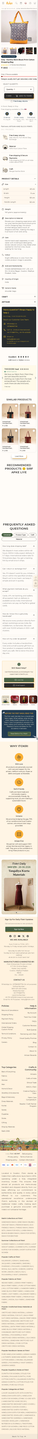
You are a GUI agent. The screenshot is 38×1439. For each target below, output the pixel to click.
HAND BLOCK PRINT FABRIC (12, 1291)
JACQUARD (6, 1263)
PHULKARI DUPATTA (17, 1376)
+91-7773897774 (12, 332)
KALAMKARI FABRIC (27, 1294)
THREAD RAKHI (21, 1228)
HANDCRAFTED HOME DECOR (14, 1401)
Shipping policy (11, 1160)
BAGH (17, 1272)
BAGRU (11, 1272)
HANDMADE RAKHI (9, 1222)
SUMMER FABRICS (9, 1244)
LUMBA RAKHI (26, 1230)
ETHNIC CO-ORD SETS (27, 1398)
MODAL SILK (6, 1269)
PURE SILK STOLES (17, 1385)
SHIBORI (22, 1269)
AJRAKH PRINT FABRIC (23, 1283)
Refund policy (27, 1154)
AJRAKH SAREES (30, 1354)
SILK (23, 1272)
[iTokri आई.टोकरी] (9, 3)
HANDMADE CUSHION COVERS (13, 1407)
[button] (3, 3)
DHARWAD (6, 1266)
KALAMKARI (6, 1261)
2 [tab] (18, 912)
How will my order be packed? (15, 639)
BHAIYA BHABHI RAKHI (10, 1233)
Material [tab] (19, 539)
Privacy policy (13, 1157)
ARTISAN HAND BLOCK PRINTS (20, 126)
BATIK (15, 1269)
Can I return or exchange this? (15, 569)
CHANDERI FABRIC (28, 1288)
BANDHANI (24, 1261)
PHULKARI (15, 1266)
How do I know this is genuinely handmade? (15, 615)
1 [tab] (16, 912)
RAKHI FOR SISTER (28, 1233)
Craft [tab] (32, 535)
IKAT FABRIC (13, 1294)
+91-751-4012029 (24, 332)
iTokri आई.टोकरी (15, 1154)
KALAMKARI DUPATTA (25, 1379)
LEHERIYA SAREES (8, 1365)
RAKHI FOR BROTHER (10, 1236)
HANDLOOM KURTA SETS (11, 1396)
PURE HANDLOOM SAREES (12, 1354)
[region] (19, 377)
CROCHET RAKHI (8, 1225)
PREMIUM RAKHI (22, 1225)
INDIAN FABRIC (7, 1283)
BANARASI (23, 1275)
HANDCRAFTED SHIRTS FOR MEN (14, 1410)
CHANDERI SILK (27, 1266)
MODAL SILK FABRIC (16, 1299)
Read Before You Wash (19, 734)
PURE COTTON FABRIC (27, 1286)
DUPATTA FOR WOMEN (10, 1374)
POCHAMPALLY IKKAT (10, 1275)
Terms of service (26, 1157)
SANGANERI (16, 1263)
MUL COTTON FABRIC (11, 1288)
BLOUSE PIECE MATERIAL (19, 1429)
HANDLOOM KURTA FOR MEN (13, 1412)
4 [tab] (21, 912)
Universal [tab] (7, 535)
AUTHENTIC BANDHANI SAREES (14, 1357)
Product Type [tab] (21, 535)
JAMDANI (25, 1263)
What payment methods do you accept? (15, 590)
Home (3, 8)
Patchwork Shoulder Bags (11, 8)
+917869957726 (12, 326)
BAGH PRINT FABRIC (9, 1286)
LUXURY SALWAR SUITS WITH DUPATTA (16, 1393)
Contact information (26, 1160)
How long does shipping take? (15, 546)
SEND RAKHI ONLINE (25, 1222)
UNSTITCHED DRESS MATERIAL (13, 1313)
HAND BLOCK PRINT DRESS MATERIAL (16, 1329)
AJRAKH (15, 1261)
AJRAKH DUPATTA (8, 1382)
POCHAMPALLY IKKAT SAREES (20, 1363)
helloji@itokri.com (13, 339)
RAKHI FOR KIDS (13, 1230)
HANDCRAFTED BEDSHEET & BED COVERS (18, 1404)
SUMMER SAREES (23, 1244)
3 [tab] (19, 912)
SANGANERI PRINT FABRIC (12, 1297)
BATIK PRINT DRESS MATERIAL (22, 1326)
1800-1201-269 (17, 989)
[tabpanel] (19, 894)
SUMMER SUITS (21, 1247)
